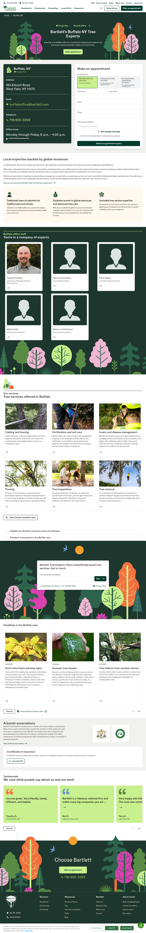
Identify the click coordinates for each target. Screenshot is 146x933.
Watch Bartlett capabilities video (23, 517)
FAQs (67, 913)
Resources (79, 8)
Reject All (112, 928)
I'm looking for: (82, 74)
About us (99, 902)
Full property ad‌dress (85, 122)
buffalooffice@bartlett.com (29, 104)
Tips (66, 906)
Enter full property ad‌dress (50, 575)
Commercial (39, 8)
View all (9, 711)
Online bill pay (111, 8)
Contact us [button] (138, 3)
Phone (79, 112)
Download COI (17, 761)
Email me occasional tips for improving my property (100, 136)
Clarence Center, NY (70, 819)
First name (81, 91)
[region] (73, 928)
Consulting (53, 8)
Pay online (127, 913)
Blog (66, 917)
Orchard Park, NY (13, 819)
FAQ (93, 3)
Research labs (101, 906)
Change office (63, 26)
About (111, 3)
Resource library (71, 902)
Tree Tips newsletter (72, 909)
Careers (129, 3)
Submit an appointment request (108, 143)
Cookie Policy (29, 931)
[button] (26, 3)
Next (98, 578)
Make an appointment (132, 8)
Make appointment (73, 52)
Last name (113, 91)
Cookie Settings (96, 928)
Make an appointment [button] (131, 902)
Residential (26, 8)
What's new (119, 3)
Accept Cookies (127, 928)
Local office (66, 8)
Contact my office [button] (130, 906)
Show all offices (79, 25)
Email (79, 102)
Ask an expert (101, 3)
